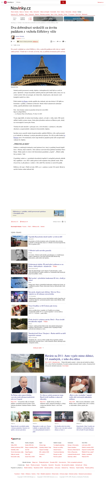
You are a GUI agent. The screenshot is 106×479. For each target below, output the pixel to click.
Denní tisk (78, 14)
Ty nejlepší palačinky (58, 445)
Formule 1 (42, 454)
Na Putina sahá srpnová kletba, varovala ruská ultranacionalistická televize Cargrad (22, 397)
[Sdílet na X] (65, 221)
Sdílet (60, 41)
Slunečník (51, 465)
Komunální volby (15, 456)
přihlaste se (35, 41)
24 (65, 41)
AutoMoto (21, 14)
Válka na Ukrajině (44, 12)
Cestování (31, 14)
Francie (24, 226)
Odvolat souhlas (73, 474)
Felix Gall (27, 454)
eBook (53, 41)
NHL (40, 456)
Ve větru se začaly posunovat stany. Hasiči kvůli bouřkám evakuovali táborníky (52, 397)
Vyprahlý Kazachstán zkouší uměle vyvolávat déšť (45, 237)
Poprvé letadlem (72, 447)
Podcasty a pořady (45, 14)
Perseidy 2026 (53, 462)
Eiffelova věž (35, 226)
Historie (37, 14)
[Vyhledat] (63, 2)
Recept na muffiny (58, 447)
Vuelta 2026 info (29, 445)
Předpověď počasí (44, 462)
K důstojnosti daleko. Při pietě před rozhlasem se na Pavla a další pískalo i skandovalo (45, 265)
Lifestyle (74, 12)
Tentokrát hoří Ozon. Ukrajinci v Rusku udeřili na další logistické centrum (47, 334)
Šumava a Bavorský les (74, 449)
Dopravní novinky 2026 (88, 449)
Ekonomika (68, 12)
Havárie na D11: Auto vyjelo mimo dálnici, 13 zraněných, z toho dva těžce (69, 357)
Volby (31, 12)
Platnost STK (85, 456)
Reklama (28, 474)
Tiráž (38, 474)
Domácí (27, 12)
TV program (71, 14)
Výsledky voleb (15, 449)
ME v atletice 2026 (44, 452)
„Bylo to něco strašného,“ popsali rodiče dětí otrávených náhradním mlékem (80, 397)
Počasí (65, 14)
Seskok (42, 226)
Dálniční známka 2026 (88, 447)
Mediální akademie (46, 474)
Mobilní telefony (28, 467)
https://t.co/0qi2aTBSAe (20, 112)
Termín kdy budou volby (17, 452)
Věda (26, 14)
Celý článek (65, 366)
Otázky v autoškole (87, 454)
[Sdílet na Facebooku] (62, 221)
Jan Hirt (27, 449)
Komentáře (53, 12)
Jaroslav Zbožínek (20, 36)
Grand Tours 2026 (30, 456)
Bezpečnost (31, 308)
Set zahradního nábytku (68, 465)
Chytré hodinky (80, 467)
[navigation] (2, 2)
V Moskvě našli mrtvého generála (39, 250)
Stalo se (21, 12)
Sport (52, 14)
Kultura (63, 12)
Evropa (30, 252)
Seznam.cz (100, 2)
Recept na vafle (57, 454)
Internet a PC (14, 14)
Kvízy (55, 14)
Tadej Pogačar (29, 452)
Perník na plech (57, 456)
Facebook (17, 474)
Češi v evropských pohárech (74, 462)
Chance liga (42, 445)
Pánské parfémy (89, 467)
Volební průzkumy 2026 (17, 447)
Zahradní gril (78, 465)
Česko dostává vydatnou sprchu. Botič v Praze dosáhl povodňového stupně (46, 320)
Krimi (58, 12)
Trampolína (44, 465)
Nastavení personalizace (85, 474)
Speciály (60, 14)
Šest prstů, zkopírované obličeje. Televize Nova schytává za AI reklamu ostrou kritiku (44, 293)
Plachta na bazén (35, 465)
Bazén (27, 465)
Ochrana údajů (64, 474)
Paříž (29, 226)
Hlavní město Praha (33, 268)
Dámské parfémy (48, 467)
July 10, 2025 (38, 114)
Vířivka (85, 465)
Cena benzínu (62, 462)
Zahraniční (36, 12)
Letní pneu (57, 467)
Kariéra (34, 474)
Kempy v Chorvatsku (73, 445)
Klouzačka (57, 465)
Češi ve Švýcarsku (72, 452)
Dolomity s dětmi (72, 456)
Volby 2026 (14, 445)
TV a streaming (32, 296)
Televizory (72, 467)
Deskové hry (65, 467)
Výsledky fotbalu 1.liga (45, 447)
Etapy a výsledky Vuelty (31, 447)
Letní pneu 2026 (86, 445)
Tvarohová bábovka (58, 452)
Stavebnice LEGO (38, 467)
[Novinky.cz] (21, 8)
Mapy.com (35, 462)
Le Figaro (25, 101)
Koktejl (79, 12)
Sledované (84, 14)
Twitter (22, 474)
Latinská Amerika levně (74, 454)
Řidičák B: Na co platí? (88, 452)
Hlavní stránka (14, 12)
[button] (38, 70)
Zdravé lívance (57, 449)
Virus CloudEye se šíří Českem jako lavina (42, 306)
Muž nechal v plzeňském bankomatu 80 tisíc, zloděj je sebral (46, 279)
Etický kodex (55, 474)
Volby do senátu (15, 454)
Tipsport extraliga (43, 449)
